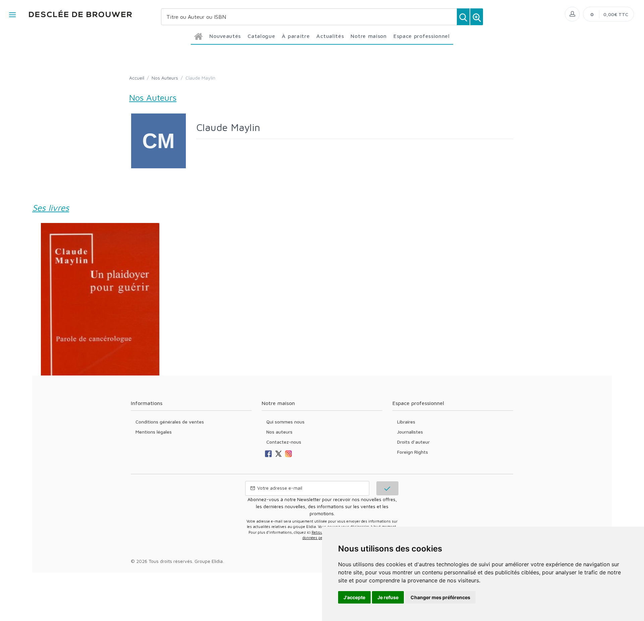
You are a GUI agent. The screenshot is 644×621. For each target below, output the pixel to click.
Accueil (136, 78)
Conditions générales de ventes (170, 422)
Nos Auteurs (165, 78)
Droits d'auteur (413, 442)
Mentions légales (154, 432)
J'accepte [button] (354, 597)
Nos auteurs (279, 432)
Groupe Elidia (209, 561)
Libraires (406, 422)
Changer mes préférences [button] (440, 597)
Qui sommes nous (285, 422)
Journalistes (410, 432)
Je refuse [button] (387, 597)
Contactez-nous (283, 442)
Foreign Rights (412, 452)
